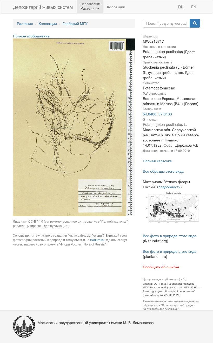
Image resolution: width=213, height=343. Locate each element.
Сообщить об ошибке (161, 266)
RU (180, 6)
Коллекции (116, 6)
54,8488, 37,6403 (157, 114)
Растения (25, 23)
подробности (169, 186)
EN (193, 6)
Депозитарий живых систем (43, 6)
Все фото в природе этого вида (169, 235)
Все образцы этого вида (163, 171)
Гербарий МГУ (75, 23)
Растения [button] (89, 8)
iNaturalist (97, 239)
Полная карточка (157, 160)
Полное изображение (31, 35)
